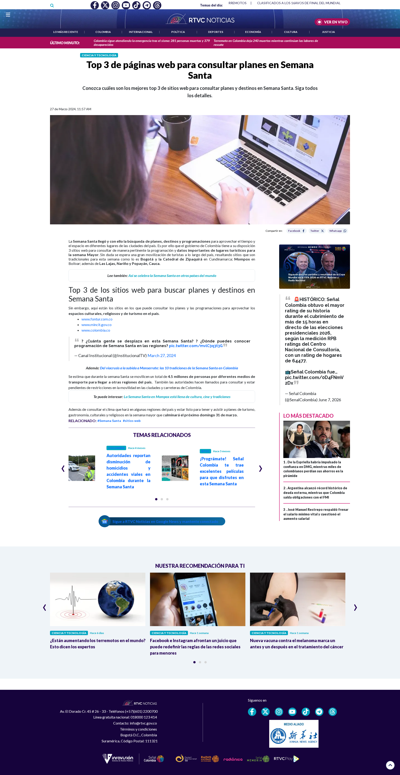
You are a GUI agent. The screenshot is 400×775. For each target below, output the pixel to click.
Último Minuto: (65, 42)
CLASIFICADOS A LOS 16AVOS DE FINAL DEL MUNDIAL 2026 (303, 3)
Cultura (290, 32)
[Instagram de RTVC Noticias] (279, 712)
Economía (253, 32)
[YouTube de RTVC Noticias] (292, 712)
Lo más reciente (65, 32)
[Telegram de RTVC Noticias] (319, 712)
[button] (156, 499)
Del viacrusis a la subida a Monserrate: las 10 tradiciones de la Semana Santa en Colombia (169, 368)
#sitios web (132, 421)
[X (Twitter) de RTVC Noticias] (265, 712)
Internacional (141, 32)
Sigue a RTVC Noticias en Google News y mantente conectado (165, 521)
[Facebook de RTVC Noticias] (252, 712)
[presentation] (63, 466)
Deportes (215, 32)
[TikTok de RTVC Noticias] (306, 712)
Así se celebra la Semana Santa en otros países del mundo (172, 275)
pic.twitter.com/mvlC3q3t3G (196, 346)
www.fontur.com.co (96, 319)
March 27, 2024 (161, 355)
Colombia (103, 32)
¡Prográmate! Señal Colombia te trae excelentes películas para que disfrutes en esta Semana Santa (222, 471)
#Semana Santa (109, 421)
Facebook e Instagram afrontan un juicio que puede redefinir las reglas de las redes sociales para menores (195, 647)
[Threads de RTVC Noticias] (332, 712)
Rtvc (205, 451)
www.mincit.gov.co (96, 324)
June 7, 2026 (329, 399)
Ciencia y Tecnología (99, 55)
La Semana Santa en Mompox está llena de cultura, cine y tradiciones (177, 396)
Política (178, 32)
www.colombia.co (95, 330)
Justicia (328, 32)
